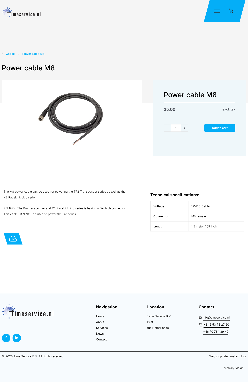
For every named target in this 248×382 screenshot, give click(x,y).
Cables (10, 54)
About (100, 322)
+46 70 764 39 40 (215, 331)
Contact (101, 339)
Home (100, 316)
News (100, 333)
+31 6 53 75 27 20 (216, 324)
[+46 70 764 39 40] (201, 334)
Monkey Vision (230, 368)
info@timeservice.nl (216, 317)
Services (102, 328)
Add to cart (220, 128)
